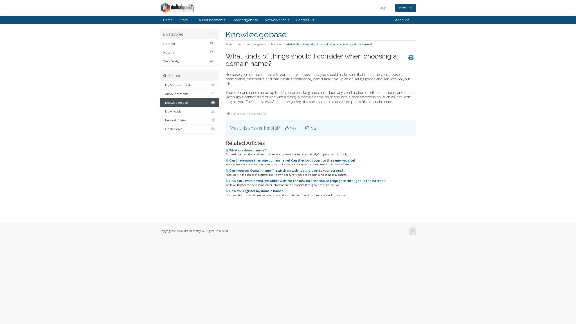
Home (168, 20)
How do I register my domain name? (256, 191)
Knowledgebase (245, 20)
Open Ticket (172, 129)
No (312, 128)
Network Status (277, 20)
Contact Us (305, 20)
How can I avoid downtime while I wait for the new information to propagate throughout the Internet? (308, 181)
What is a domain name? (247, 150)
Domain (276, 44)
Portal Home (233, 44)
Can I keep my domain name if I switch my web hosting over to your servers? (286, 171)
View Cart (406, 8)
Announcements (212, 20)
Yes (293, 128)
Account (403, 20)
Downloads (172, 111)
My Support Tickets (177, 85)
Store (184, 20)
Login (383, 7)
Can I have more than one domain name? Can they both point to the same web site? (292, 160)
